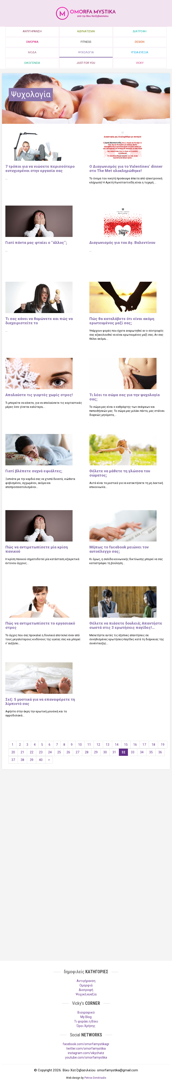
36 (160, 752)
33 (132, 752)
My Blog (86, 1017)
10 (80, 744)
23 (41, 752)
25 (59, 752)
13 (107, 744)
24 (50, 752)
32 (123, 752)
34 (142, 752)
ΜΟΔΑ (32, 52)
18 (153, 744)
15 (126, 744)
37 (13, 760)
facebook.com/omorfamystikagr (86, 1044)
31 (114, 752)
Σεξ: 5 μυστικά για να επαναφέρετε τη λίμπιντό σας (40, 701)
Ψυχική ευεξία (86, 994)
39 (31, 760)
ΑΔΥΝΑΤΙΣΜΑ (86, 31)
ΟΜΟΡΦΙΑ (32, 41)
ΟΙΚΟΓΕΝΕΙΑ (32, 62)
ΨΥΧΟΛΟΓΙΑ (86, 52)
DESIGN (139, 41)
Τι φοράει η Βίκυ (86, 1021)
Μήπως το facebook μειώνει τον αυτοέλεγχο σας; (119, 549)
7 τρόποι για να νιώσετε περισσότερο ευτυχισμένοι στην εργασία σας (40, 168)
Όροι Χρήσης (86, 1026)
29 (96, 752)
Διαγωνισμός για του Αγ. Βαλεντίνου (122, 242)
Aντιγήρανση (86, 981)
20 (13, 752)
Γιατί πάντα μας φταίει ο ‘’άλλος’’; (36, 242)
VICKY (140, 62)
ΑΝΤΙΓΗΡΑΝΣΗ (32, 31)
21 (22, 752)
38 (22, 760)
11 (89, 744)
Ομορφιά (86, 985)
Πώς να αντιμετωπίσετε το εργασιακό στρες (40, 625)
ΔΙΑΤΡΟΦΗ (139, 31)
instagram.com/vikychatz (86, 1053)
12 (98, 744)
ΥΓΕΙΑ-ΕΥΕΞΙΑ (139, 52)
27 (77, 752)
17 (144, 744)
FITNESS (86, 41)
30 (105, 752)
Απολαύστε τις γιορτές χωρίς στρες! (39, 395)
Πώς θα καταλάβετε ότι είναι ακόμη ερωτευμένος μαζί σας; (121, 320)
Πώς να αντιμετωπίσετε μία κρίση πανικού (36, 549)
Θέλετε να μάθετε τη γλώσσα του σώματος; (119, 473)
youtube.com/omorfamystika (86, 1057)
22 (31, 752)
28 (86, 752)
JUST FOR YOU (86, 62)
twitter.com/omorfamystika (86, 1048)
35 (151, 752)
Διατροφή (86, 990)
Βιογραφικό (86, 1012)
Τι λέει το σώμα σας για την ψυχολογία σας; (124, 397)
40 (41, 760)
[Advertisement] (86, 807)
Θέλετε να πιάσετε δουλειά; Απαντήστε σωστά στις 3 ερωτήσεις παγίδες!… (125, 625)
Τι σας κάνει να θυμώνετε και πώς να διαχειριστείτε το (39, 320)
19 (162, 744)
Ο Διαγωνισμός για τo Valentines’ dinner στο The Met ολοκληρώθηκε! (126, 168)
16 (135, 744)
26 (68, 752)
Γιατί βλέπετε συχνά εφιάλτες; (33, 471)
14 (116, 744)
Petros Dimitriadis (95, 1077)
